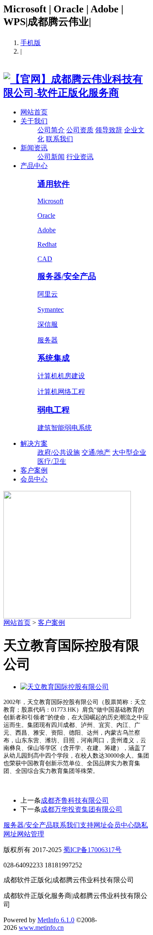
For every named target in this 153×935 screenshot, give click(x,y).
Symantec (50, 309)
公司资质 (80, 130)
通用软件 (53, 184)
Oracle (46, 215)
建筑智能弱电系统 (64, 427)
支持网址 (93, 825)
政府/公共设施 (58, 452)
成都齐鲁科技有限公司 (75, 800)
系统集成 (53, 357)
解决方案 (34, 443)
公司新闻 (51, 156)
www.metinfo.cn (41, 927)
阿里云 (47, 294)
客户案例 (34, 470)
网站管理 (30, 834)
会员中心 (34, 479)
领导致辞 (108, 130)
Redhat (47, 244)
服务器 (47, 340)
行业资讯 (80, 156)
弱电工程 (53, 409)
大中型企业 (129, 452)
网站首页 (34, 112)
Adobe (46, 230)
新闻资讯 (34, 147)
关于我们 (34, 121)
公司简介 (51, 130)
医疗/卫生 (51, 461)
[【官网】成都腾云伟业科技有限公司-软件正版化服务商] (76, 92)
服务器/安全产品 (66, 276)
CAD (44, 258)
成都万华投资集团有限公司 (81, 809)
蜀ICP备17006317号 (92, 849)
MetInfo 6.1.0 (55, 920)
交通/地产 (96, 452)
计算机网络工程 (61, 391)
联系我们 (59, 139)
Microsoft (50, 201)
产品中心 (34, 165)
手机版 (30, 42)
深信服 (47, 324)
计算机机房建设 (61, 375)
